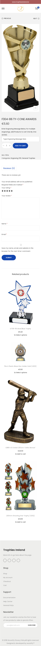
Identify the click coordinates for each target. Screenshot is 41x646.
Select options (21, 335)
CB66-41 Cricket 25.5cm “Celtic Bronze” (20, 448)
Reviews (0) (9, 168)
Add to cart (20, 146)
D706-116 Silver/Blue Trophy (20, 329)
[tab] (20, 168)
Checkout (7, 581)
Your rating (6, 188)
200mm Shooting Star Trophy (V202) (20, 516)
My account (7, 577)
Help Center (7, 601)
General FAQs (8, 605)
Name (4, 224)
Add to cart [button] (21, 454)
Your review (7, 196)
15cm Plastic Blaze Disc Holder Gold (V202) (20, 366)
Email (4, 234)
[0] (36, 8)
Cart (5, 585)
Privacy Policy (20, 640)
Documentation (9, 597)
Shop (5, 574)
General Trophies (28, 158)
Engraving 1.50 (16, 158)
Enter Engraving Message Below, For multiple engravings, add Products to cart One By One (19, 132)
